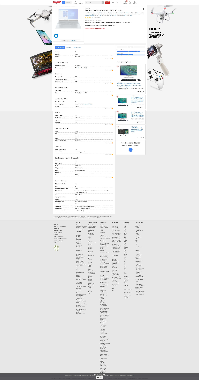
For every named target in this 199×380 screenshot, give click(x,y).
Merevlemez (114, 260)
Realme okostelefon (116, 250)
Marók (102, 361)
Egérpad (78, 273)
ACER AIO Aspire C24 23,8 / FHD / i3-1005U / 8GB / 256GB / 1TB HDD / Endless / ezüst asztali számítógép (137, 100)
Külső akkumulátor (80, 260)
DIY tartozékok (103, 304)
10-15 (77, 266)
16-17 (77, 269)
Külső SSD (114, 285)
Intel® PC (78, 248)
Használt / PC (103, 222)
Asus (136, 226)
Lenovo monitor (138, 254)
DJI (136, 283)
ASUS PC (78, 243)
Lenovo (137, 227)
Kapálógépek (103, 334)
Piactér (78, 222)
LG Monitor (137, 258)
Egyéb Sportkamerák (140, 291)
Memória (114, 259)
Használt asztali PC (104, 226)
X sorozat (90, 276)
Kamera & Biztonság (104, 243)
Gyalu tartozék (103, 318)
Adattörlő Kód (56, 228)
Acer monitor (138, 257)
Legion (89, 252)
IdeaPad (90, 244)
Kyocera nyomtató (104, 262)
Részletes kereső (107, 2)
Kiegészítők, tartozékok (81, 294)
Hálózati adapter (103, 276)
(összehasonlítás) (82, 67)
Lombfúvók (102, 329)
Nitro (89, 293)
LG (124, 261)
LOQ (89, 254)
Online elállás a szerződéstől (60, 226)
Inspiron (90, 236)
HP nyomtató (102, 260)
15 (88, 256)
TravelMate (90, 289)
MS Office (126, 280)
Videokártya (114, 263)
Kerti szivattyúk (103, 336)
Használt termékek (80, 229)
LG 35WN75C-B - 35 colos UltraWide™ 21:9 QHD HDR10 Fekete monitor (137, 129)
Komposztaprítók (103, 333)
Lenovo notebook (92, 243)
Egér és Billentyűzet (80, 257)
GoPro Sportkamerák (139, 292)
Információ (81, 3)
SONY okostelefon (116, 234)
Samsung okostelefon (116, 233)
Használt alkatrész (104, 227)
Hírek (55, 242)
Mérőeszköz (79, 305)
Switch (89, 286)
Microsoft (137, 234)
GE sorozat (90, 231)
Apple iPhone (115, 226)
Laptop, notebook (92, 222)
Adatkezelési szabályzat (59, 236)
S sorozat (90, 280)
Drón (136, 281)
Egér (77, 253)
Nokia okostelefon (115, 227)
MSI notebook (91, 230)
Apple (125, 226)
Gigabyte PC (79, 241)
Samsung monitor (139, 260)
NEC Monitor (138, 275)
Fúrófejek (102, 291)
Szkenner (102, 269)
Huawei (125, 233)
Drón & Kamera (139, 279)
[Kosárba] (118, 66)
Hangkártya (114, 264)
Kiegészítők (79, 250)
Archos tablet (138, 236)
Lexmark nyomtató (104, 257)
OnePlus (125, 254)
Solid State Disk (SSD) (116, 278)
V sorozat (90, 250)
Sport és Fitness (128, 292)
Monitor (137, 250)
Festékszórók (103, 371)
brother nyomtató (103, 266)
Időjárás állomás (79, 295)
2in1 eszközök (138, 237)
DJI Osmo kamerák (139, 294)
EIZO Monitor (138, 272)
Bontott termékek (79, 224)
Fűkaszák (102, 332)
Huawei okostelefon (116, 236)
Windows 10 (125, 14)
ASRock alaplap (115, 274)
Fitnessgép (126, 297)
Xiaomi (125, 240)
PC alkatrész (115, 255)
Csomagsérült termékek (81, 227)
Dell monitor (138, 253)
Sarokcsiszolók (103, 347)
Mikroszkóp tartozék (80, 297)
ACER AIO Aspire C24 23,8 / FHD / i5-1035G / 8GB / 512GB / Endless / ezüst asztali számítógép (137, 114)
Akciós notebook (91, 224)
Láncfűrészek (103, 330)
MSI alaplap (114, 277)
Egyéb (125, 231)
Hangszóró (102, 232)
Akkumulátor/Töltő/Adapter (141, 285)
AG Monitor (137, 266)
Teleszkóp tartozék (80, 298)
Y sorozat (90, 248)
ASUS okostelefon (116, 230)
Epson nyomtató (103, 256)
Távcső (77, 291)
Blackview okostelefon (116, 245)
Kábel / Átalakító (80, 278)
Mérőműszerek (103, 365)
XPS (89, 240)
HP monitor (137, 255)
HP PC (77, 238)
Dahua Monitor (138, 269)
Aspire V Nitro (91, 284)
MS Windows (126, 278)
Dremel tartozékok (104, 302)
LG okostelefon (115, 237)
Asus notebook (91, 270)
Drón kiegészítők (139, 284)
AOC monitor (138, 262)
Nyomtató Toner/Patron (105, 263)
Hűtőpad (78, 275)
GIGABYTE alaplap (116, 276)
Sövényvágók (103, 328)
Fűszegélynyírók (104, 325)
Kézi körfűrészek (104, 358)
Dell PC (78, 236)
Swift (89, 290)
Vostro (89, 237)
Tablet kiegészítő (139, 230)
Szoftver (126, 276)
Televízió (126, 285)
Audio (101, 230)
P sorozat (90, 277)
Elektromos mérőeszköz (81, 309)
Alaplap (113, 271)
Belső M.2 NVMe (115, 283)
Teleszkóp (78, 290)
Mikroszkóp (78, 288)
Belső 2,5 (114, 280)
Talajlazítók (102, 326)
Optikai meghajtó (115, 262)
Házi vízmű (102, 337)
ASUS (136, 240)
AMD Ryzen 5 (100, 12)
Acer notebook (91, 283)
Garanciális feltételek (58, 240)
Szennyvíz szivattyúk (104, 339)
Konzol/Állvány (79, 283)
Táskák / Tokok (79, 265)
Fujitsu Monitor (138, 271)
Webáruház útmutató (58, 232)
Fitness (125, 296)
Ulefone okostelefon (116, 247)
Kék (115, 15)
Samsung (126, 247)
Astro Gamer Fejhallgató (105, 238)
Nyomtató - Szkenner (105, 252)
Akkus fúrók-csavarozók (105, 343)
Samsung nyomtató (104, 255)
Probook (90, 262)
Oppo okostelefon (115, 252)
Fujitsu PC (78, 246)
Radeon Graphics (91, 14)
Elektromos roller (127, 295)
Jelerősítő (102, 275)
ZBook (89, 269)
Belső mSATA (115, 284)
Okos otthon (103, 240)
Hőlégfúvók (102, 369)
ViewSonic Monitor (139, 276)
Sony (125, 268)
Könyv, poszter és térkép (81, 303)
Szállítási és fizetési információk (60, 238)
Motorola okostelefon (116, 238)
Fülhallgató (102, 235)
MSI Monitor (138, 273)
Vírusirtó (125, 283)
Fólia (125, 227)
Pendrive (78, 258)
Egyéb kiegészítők (80, 272)
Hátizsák (78, 271)
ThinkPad (90, 247)
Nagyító (78, 292)
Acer (136, 241)
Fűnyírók (102, 323)
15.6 (77, 268)
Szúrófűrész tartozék (104, 308)
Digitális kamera (79, 299)
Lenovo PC (78, 235)
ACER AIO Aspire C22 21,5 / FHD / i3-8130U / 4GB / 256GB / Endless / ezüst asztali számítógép (129, 85)
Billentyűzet (78, 255)
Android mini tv (139, 246)
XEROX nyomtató (103, 267)
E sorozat (90, 279)
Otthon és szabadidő (81, 286)
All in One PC (79, 234)
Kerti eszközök (103, 322)
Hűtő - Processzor (115, 269)
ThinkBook (90, 251)
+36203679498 (72, 40)
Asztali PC (78, 231)
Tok (124, 230)
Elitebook (90, 263)
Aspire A (90, 291)
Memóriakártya (79, 254)
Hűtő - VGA (114, 270)
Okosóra (113, 229)
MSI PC (78, 242)
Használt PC (79, 239)
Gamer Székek (79, 261)
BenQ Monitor (138, 265)
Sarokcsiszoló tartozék (105, 315)
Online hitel (56, 224)
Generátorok (102, 372)
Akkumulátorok (104, 290)
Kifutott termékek (128, 289)
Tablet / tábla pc (139, 222)
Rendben (99, 377)
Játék (113, 288)
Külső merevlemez (80, 262)
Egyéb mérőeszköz (80, 313)
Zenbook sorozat (91, 272)
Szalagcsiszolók (103, 354)
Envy (89, 268)
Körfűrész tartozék (104, 309)
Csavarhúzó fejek (104, 293)
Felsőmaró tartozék (104, 316)
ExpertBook (90, 282)
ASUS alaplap (115, 273)
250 (89, 261)
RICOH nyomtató (103, 264)
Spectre (89, 265)
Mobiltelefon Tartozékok (81, 264)
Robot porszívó (103, 244)
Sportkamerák (138, 290)
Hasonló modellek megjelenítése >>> (95, 28)
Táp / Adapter (79, 282)
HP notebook (91, 255)
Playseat (78, 276)
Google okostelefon (116, 248)
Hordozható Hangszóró (105, 236)
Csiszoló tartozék (103, 311)
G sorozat (90, 241)
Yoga (89, 245)
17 (88, 258)
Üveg (125, 229)
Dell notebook (91, 234)
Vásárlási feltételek (58, 230)
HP (136, 231)
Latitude (90, 238)
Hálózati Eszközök (104, 271)
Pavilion (90, 259)
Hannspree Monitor (139, 268)
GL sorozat (90, 233)
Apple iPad (137, 224)
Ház (113, 266)
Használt (102, 224)
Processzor (114, 257)
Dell (136, 244)
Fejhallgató (102, 234)
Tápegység (114, 267)
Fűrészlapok (103, 294)
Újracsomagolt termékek (81, 226)
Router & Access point (104, 282)
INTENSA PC (79, 245)
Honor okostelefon (116, 240)
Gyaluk (103, 360)
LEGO (113, 290)
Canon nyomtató (103, 259)
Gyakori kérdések (57, 234)
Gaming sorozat (91, 273)
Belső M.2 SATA (115, 281)
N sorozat (90, 275)
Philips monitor (138, 264)
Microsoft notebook (92, 226)
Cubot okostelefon (116, 251)
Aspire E (90, 287)
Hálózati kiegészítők (104, 278)
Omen (89, 266)
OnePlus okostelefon (116, 241)
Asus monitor (138, 261)
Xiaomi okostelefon (116, 231)
